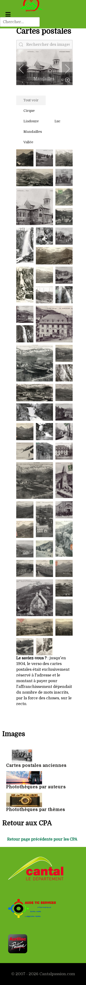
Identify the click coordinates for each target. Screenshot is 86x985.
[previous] (24, 69)
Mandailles (44, 79)
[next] (64, 69)
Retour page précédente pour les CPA (42, 839)
